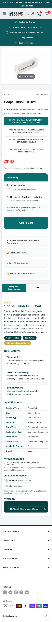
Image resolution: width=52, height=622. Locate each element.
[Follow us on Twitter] (10, 592)
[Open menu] (4, 14)
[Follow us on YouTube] (27, 592)
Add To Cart (26, 222)
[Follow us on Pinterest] (21, 592)
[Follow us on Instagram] (16, 592)
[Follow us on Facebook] (5, 592)
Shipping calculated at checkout (29, 168)
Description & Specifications (14, 287)
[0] (47, 13)
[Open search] (27, 13)
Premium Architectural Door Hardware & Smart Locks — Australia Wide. (26, 4)
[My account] (32, 13)
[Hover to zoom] (26, 65)
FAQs (38, 288)
